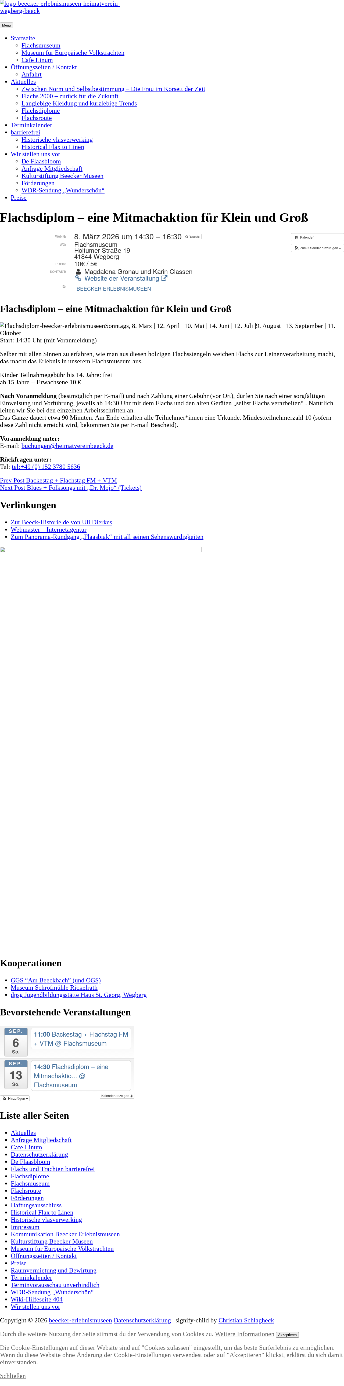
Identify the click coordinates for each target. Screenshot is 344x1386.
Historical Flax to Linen (53, 146)
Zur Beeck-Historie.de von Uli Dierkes (61, 522)
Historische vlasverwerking (57, 139)
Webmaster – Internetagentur (49, 529)
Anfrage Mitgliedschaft (52, 168)
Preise (19, 197)
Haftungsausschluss (36, 1205)
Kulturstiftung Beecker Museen (62, 175)
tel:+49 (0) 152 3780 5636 (46, 466)
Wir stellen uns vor (35, 154)
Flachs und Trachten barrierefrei (53, 1168)
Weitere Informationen (244, 1333)
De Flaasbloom (41, 161)
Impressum (25, 1226)
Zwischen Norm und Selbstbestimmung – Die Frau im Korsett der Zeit (113, 88)
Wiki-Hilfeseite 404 (37, 1299)
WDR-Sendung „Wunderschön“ (63, 190)
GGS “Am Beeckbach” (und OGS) (56, 980)
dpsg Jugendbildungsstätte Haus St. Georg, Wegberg (79, 994)
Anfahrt (32, 74)
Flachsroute (37, 117)
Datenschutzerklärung (39, 1154)
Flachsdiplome (41, 110)
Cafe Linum (37, 59)
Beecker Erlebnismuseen (114, 288)
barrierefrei (25, 132)
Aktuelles (23, 81)
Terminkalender (31, 125)
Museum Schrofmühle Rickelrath (54, 987)
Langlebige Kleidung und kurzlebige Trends (79, 103)
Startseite (23, 38)
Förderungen (38, 183)
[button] (317, 248)
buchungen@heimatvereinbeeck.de (67, 445)
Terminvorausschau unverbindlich (55, 1284)
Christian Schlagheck (246, 1320)
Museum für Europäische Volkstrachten (73, 52)
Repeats (194, 236)
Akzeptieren (287, 1335)
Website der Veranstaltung (122, 278)
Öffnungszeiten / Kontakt (44, 67)
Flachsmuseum (41, 45)
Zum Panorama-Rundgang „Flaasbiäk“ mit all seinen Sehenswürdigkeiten (107, 536)
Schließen (13, 1375)
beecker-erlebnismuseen (80, 1320)
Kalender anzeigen (115, 1095)
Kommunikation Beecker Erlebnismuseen (65, 1234)
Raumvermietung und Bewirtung (53, 1270)
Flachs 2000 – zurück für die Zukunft (70, 96)
